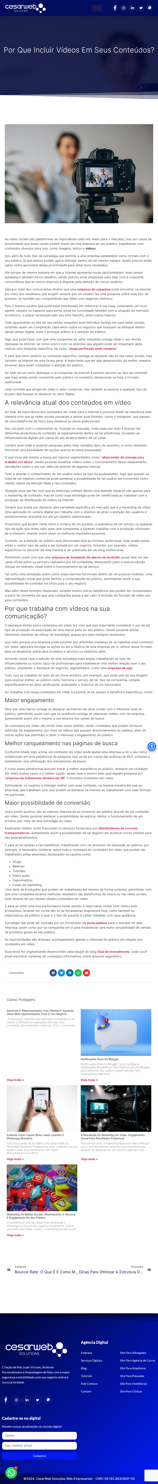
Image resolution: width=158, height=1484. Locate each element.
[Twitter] (141, 8)
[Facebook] (115, 8)
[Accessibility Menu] (152, 746)
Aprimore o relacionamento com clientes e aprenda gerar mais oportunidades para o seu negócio (40, 1012)
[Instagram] (124, 8)
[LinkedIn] (132, 8)
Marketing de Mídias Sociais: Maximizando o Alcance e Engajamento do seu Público (41, 1216)
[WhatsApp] (48, 1400)
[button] (53, 973)
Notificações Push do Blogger (99, 1059)
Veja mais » (15, 1080)
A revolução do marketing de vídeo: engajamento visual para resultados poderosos (113, 1136)
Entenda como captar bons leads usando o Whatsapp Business (35, 1136)
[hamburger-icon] (97, 8)
